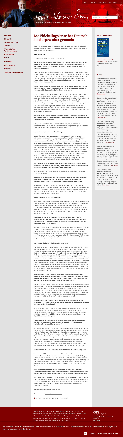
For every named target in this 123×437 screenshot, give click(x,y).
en (121, 2)
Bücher (6, 58)
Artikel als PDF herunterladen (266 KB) (48, 398)
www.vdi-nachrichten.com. (53, 394)
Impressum (102, 2)
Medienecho (8, 61)
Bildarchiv (7, 69)
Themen (7, 46)
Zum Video (114, 165)
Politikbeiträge (9, 54)
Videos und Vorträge (11, 42)
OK (85, 433)
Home (86, 2)
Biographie (8, 39)
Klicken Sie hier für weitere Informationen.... (104, 434)
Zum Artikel (101, 94)
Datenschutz (113, 2)
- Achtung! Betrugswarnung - (14, 72)
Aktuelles (7, 35)
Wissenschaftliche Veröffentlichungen (11, 50)
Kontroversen (9, 65)
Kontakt (93, 2)
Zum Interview (102, 117)
